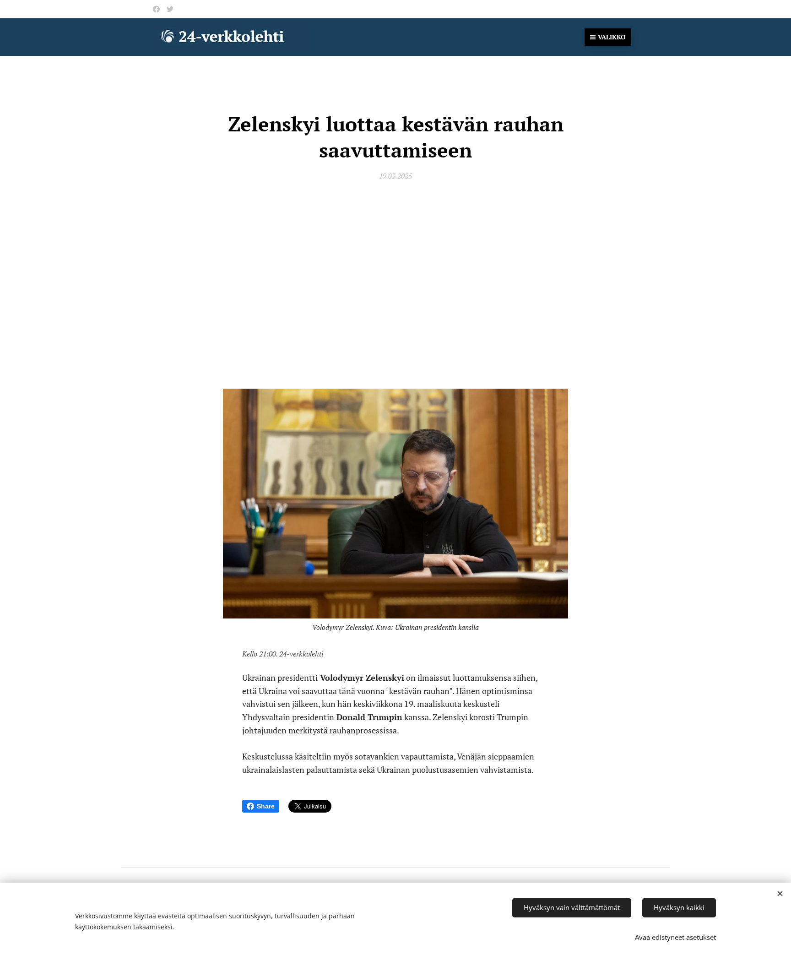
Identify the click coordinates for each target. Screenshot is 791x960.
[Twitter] (170, 9)
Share (266, 806)
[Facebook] (156, 9)
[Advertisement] (395, 276)
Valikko (612, 37)
